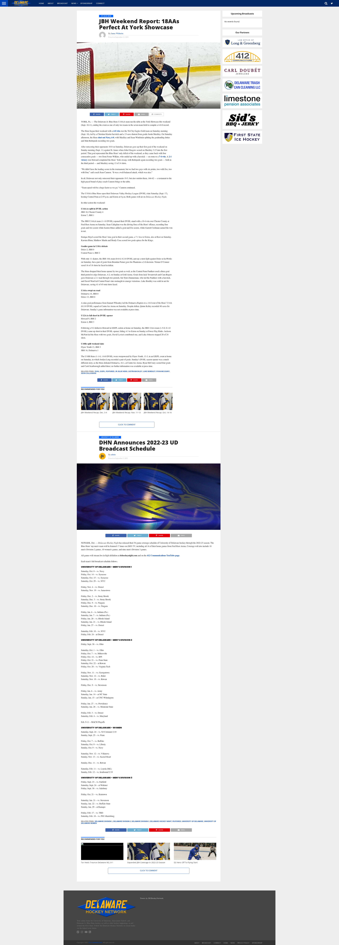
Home (41, 3)
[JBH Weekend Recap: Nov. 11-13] (126, 409)
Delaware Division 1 (103, 821)
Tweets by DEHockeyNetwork (151, 898)
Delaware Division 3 (140, 821)
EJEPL (102, 371)
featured (110, 371)
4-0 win (116, 130)
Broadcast (62, 3)
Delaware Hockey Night (161, 821)
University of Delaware (192, 821)
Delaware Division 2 (122, 821)
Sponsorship (86, 3)
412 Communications (95, 942)
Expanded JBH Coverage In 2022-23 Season (146, 862)
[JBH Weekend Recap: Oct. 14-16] (158, 409)
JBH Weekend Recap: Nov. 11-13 (126, 412)
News (73, 3)
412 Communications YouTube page (163, 555)
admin (113, 454)
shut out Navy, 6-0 (106, 137)
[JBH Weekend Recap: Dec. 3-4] (95, 409)
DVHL (97, 371)
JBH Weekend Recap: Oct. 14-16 (158, 412)
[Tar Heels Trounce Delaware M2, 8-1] (102, 844)
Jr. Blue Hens (121, 371)
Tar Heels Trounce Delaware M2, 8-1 (97, 862)
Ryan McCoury (163, 371)
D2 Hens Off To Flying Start (186, 862)
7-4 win (162, 156)
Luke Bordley (149, 371)
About (50, 3)
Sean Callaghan (88, 373)
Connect (100, 3)
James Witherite (117, 33)
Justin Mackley (135, 371)
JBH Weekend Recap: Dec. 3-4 (94, 412)
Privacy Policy (243, 943)
